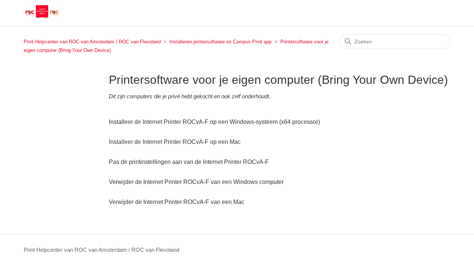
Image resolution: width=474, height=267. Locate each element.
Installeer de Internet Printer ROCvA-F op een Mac (175, 142)
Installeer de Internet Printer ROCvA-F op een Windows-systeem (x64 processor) (214, 122)
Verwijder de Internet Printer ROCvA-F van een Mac (176, 202)
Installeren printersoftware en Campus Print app (220, 41)
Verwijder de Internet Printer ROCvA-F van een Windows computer (196, 182)
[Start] (42, 17)
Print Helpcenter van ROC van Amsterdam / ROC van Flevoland (92, 41)
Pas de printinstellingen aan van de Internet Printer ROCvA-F (189, 162)
